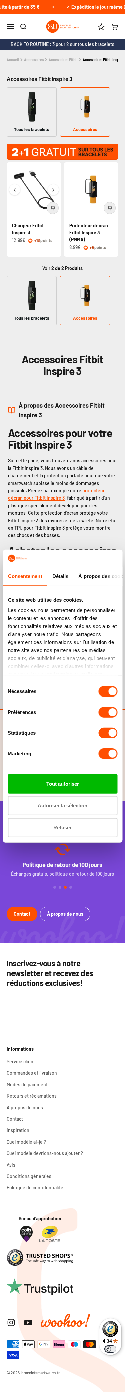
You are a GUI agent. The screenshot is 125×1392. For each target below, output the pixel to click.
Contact (22, 914)
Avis (11, 1165)
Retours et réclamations (32, 1096)
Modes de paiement (27, 1084)
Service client (21, 1061)
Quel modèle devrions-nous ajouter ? (45, 1153)
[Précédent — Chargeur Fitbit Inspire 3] (14, 189)
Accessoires (34, 59)
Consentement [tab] (25, 576)
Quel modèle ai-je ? (26, 1142)
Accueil (13, 59)
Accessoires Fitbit (63, 59)
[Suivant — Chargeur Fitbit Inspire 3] (53, 189)
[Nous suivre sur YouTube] (28, 1322)
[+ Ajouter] (53, 208)
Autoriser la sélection (62, 805)
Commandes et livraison (32, 1073)
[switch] (107, 712)
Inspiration (18, 1130)
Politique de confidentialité (35, 1187)
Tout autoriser (62, 784)
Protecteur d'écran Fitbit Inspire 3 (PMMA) (88, 232)
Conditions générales (29, 1176)
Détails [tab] (60, 576)
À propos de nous (65, 914)
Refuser (62, 827)
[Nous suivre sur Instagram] (11, 1322)
